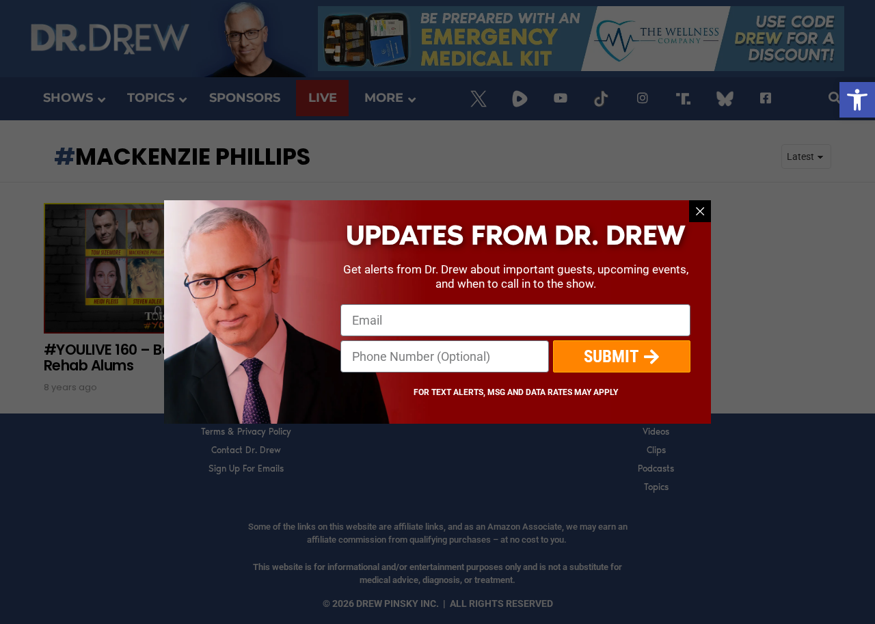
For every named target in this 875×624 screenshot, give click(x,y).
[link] (857, 100)
